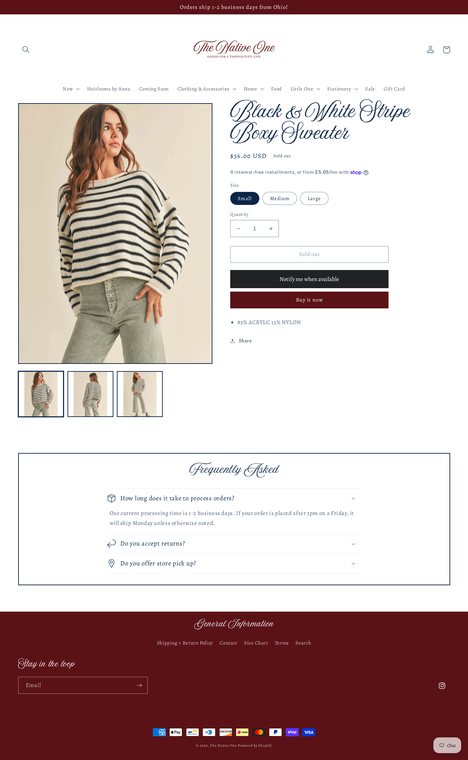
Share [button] (245, 340)
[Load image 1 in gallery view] (41, 394)
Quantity (239, 214)
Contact (228, 642)
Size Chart (256, 642)
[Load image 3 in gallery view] (140, 394)
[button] (26, 50)
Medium (280, 198)
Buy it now (309, 299)
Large (314, 198)
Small (244, 198)
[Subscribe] (139, 685)
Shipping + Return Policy (185, 642)
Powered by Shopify (255, 745)
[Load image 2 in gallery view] (90, 394)
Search (303, 642)
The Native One (224, 745)
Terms (282, 642)
